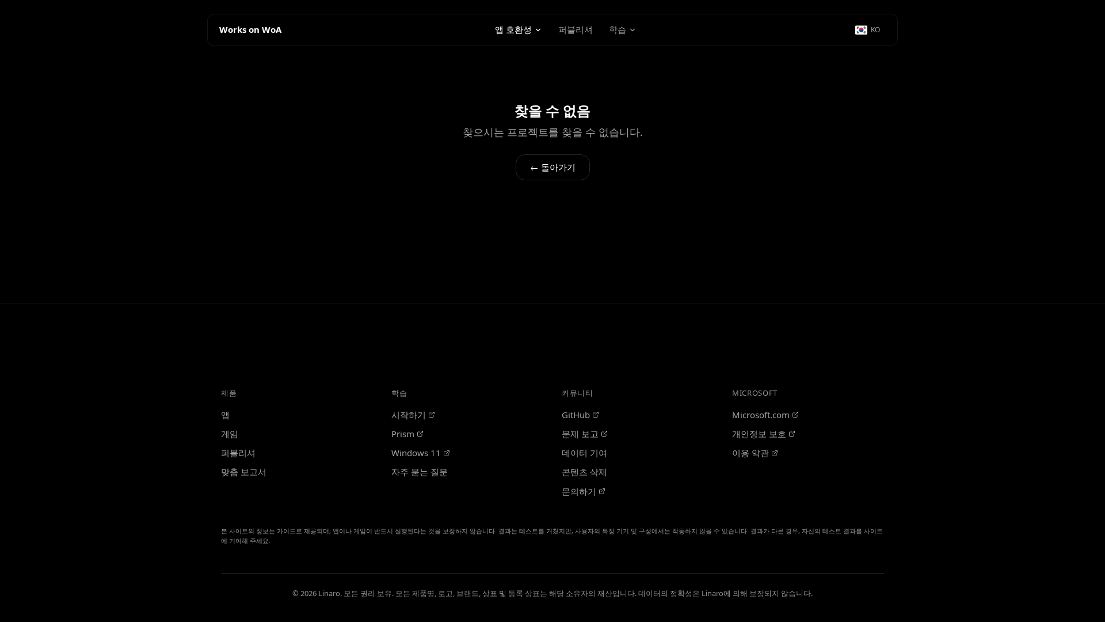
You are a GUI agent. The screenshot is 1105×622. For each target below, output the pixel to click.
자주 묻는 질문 (419, 471)
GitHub (576, 414)
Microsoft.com (761, 414)
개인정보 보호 (759, 433)
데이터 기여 (584, 452)
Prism (402, 433)
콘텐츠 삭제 (584, 471)
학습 (617, 29)
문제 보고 (580, 433)
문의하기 (579, 491)
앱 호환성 (513, 29)
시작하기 (408, 414)
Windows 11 (416, 452)
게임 (229, 433)
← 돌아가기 (553, 167)
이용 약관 (750, 452)
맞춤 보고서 (243, 471)
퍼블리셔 (575, 29)
